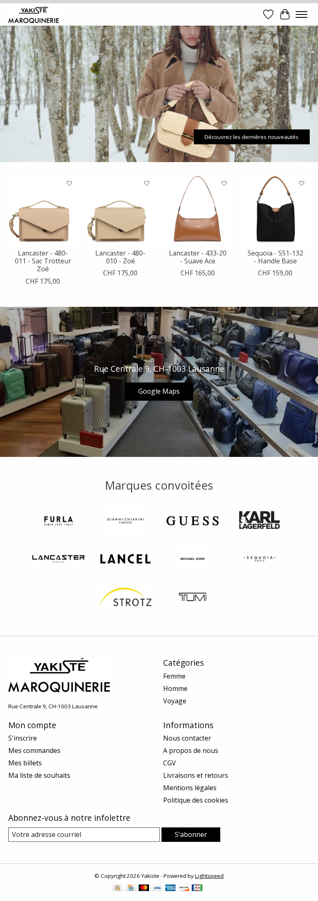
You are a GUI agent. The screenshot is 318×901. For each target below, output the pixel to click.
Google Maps (159, 391)
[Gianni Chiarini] (125, 521)
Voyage (174, 700)
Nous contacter (187, 738)
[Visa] (157, 888)
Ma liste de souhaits (39, 775)
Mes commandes (34, 750)
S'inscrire (22, 738)
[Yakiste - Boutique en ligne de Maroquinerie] (33, 14)
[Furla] (58, 521)
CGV (169, 762)
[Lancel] (125, 559)
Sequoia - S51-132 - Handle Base (275, 257)
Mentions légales (190, 787)
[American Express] (170, 888)
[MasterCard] (144, 888)
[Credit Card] (130, 888)
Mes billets (25, 762)
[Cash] (117, 888)
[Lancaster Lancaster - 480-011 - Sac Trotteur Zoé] (42, 209)
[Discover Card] (183, 888)
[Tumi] (192, 597)
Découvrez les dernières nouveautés (252, 136)
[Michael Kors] (192, 559)
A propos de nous (190, 750)
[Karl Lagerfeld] (260, 521)
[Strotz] (125, 597)
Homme (175, 688)
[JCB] (197, 888)
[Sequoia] (260, 559)
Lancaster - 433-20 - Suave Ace (197, 257)
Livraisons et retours (195, 775)
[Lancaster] (58, 559)
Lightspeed (209, 875)
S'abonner (191, 834)
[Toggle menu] (301, 14)
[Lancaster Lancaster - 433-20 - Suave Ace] (197, 209)
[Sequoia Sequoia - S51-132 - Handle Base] (275, 209)
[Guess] (192, 521)
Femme (174, 676)
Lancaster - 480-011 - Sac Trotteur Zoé (43, 261)
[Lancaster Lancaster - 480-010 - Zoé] (120, 209)
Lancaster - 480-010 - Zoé (120, 257)
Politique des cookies (195, 800)
